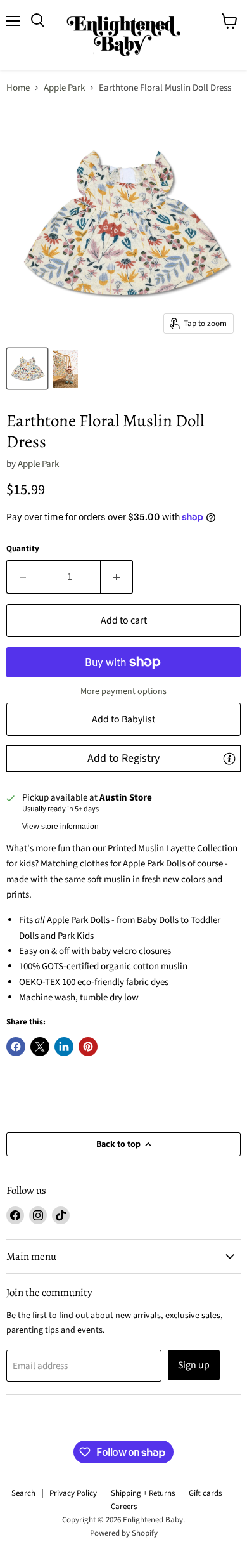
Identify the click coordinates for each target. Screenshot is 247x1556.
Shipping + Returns (143, 1493)
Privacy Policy (73, 1493)
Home (18, 87)
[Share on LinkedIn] (63, 1046)
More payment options (123, 691)
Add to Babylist (123, 719)
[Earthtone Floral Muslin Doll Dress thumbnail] (27, 368)
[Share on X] (39, 1046)
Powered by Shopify (124, 1533)
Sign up (194, 1365)
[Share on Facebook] (15, 1046)
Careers (124, 1506)
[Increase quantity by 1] (117, 576)
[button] (123, 758)
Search (23, 1493)
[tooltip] (229, 758)
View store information (60, 826)
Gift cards (205, 1493)
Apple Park (64, 87)
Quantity (22, 549)
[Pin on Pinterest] (88, 1046)
